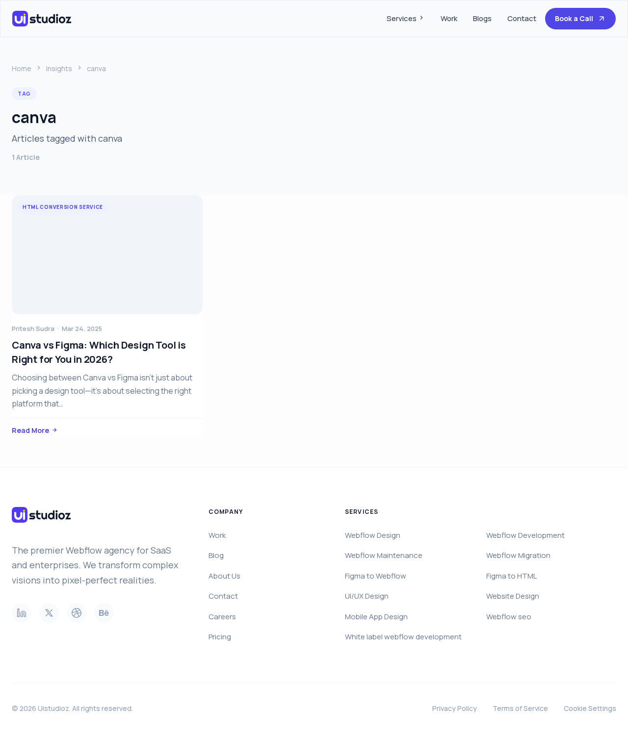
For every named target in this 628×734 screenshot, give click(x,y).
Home (21, 68)
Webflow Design (372, 535)
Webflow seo (508, 616)
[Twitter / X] (49, 613)
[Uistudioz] (43, 18)
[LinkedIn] (21, 613)
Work (449, 18)
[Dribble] (76, 613)
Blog (216, 555)
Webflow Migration (518, 555)
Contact (521, 18)
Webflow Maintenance (383, 555)
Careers (222, 616)
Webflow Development (525, 535)
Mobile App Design (376, 616)
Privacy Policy (454, 708)
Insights (59, 68)
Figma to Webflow (375, 576)
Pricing (220, 637)
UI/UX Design (367, 596)
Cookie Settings (590, 708)
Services (402, 18)
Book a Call (574, 18)
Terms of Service (520, 708)
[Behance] (104, 613)
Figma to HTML (511, 576)
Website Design (512, 596)
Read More (30, 430)
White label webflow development (403, 637)
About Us (224, 576)
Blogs (482, 18)
